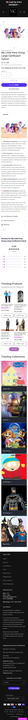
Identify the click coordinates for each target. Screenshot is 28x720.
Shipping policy (19, 714)
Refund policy (12, 711)
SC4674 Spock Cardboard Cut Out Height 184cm (7, 305)
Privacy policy (20, 711)
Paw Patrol (6, 451)
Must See (6, 544)
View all (14, 349)
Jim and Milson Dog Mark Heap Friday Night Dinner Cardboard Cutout (20, 334)
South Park (6, 482)
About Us (5, 562)
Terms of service (10, 714)
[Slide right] (17, 47)
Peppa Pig (6, 389)
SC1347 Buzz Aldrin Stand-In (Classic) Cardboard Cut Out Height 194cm (20, 306)
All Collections (7, 566)
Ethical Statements (8, 584)
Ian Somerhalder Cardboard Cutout (5, 333)
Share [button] (4, 230)
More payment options (14, 88)
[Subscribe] (23, 683)
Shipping (10, 64)
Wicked (5, 420)
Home (4, 569)
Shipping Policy (7, 576)
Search (5, 558)
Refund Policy (6, 573)
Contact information (14, 716)
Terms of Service (7, 580)
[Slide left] (10, 47)
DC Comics (6, 513)
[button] (3, 12)
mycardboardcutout (13, 709)
